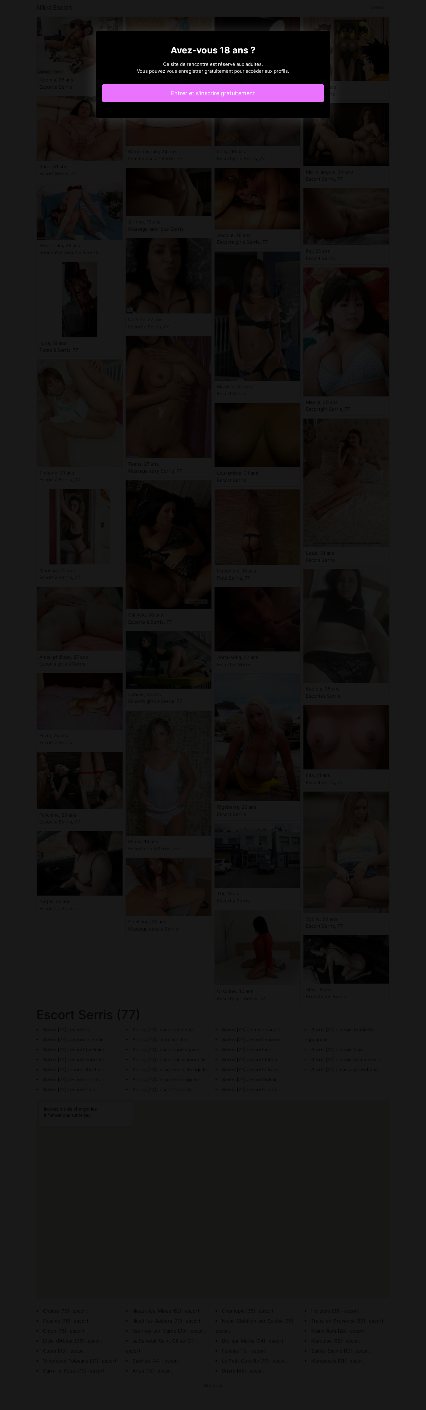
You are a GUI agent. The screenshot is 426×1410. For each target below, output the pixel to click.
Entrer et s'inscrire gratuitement (213, 93)
